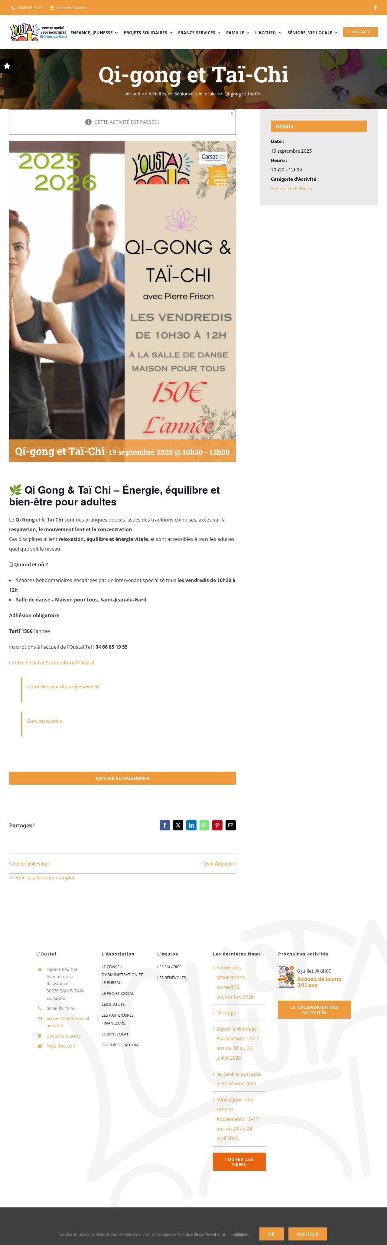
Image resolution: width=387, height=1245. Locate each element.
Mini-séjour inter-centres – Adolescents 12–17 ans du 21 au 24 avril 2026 (237, 1119)
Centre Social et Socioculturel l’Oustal (51, 662)
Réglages (239, 1234)
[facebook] (375, 7)
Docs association (44, 721)
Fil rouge (226, 1012)
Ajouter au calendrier (122, 778)
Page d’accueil (61, 1046)
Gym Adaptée (218, 863)
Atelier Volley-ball (31, 863)
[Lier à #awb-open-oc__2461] (7, 66)
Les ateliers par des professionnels (63, 686)
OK (271, 1234)
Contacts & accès (64, 1036)
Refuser (308, 1234)
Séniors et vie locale (291, 188)
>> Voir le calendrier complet (42, 877)
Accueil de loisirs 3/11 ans (319, 982)
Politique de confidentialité (201, 1234)
